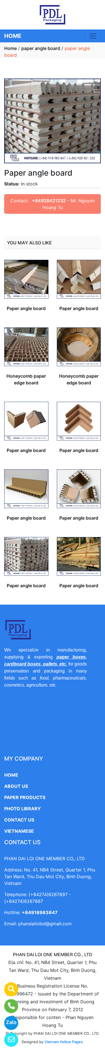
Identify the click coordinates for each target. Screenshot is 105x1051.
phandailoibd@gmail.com (45, 923)
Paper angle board (26, 308)
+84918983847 (40, 912)
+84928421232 (49, 200)
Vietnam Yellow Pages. (64, 1041)
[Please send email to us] (7, 1040)
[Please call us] (7, 1006)
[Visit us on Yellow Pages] (7, 989)
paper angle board (40, 48)
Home (10, 48)
